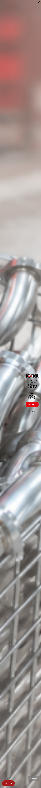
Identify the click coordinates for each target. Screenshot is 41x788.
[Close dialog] (38, 2)
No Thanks (32, 411)
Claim (32, 404)
